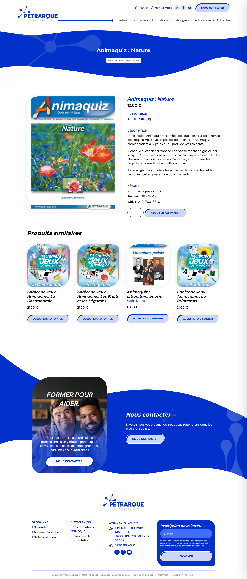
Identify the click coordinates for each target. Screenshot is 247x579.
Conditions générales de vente (115, 574)
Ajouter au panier (165, 213)
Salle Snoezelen (45, 537)
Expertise (121, 20)
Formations (160, 20)
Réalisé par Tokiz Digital (144, 574)
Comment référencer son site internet (176, 574)
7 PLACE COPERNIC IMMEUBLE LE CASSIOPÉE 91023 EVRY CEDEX (132, 534)
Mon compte (163, 7)
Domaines (139, 20)
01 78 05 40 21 (124, 545)
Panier (143, 7)
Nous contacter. (123, 523)
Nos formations (83, 527)
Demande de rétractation (81, 538)
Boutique (78, 531)
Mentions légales (90, 574)
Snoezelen (41, 527)
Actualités (223, 20)
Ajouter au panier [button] (48, 319)
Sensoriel (40, 522)
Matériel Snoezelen (47, 532)
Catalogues (181, 20)
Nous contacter (212, 7)
